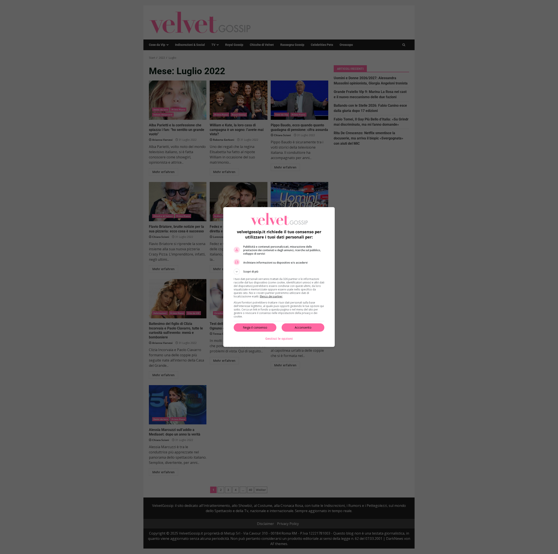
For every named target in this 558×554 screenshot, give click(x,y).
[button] (279, 272)
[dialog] (279, 277)
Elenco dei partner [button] (271, 296)
